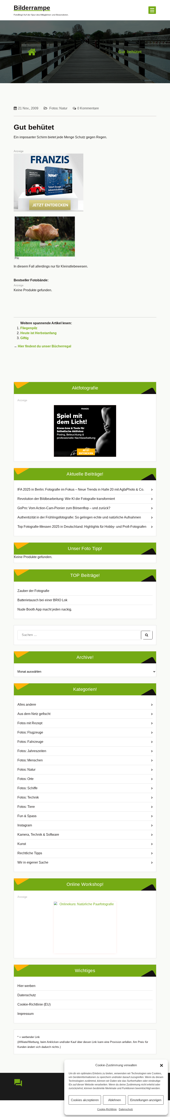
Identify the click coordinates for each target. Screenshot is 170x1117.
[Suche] (147, 635)
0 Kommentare (88, 108)
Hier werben (26, 986)
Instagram (24, 825)
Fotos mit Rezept (29, 723)
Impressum (25, 1013)
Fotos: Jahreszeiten (31, 751)
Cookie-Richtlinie (107, 1109)
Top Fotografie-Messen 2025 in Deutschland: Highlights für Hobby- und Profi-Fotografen (81, 526)
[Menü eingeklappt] (152, 10)
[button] (161, 1065)
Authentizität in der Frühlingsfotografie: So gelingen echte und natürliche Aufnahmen (79, 517)
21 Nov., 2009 (28, 108)
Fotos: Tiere (26, 806)
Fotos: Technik (28, 797)
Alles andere (26, 704)
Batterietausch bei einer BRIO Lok (42, 600)
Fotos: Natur (58, 108)
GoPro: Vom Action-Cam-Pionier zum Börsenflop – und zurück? (63, 508)
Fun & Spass (26, 816)
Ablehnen (114, 1100)
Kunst (21, 844)
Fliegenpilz (28, 328)
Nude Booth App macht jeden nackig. (44, 609)
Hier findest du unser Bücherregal (44, 346)
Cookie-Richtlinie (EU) (34, 1004)
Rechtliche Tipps (29, 853)
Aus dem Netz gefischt (33, 714)
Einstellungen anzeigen (145, 1100)
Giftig (24, 338)
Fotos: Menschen (30, 760)
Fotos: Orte (25, 779)
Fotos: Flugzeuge (30, 732)
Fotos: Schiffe (27, 788)
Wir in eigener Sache (32, 862)
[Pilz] (45, 237)
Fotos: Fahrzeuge (30, 741)
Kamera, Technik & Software (38, 834)
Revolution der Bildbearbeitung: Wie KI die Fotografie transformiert (66, 499)
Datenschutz (126, 1109)
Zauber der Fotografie (33, 591)
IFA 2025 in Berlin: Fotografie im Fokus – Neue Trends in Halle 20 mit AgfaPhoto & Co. (80, 489)
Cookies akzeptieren (85, 1100)
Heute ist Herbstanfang (38, 333)
